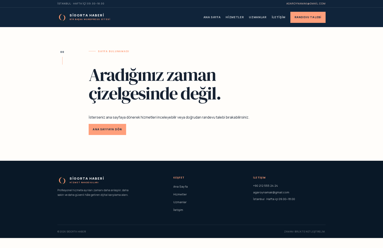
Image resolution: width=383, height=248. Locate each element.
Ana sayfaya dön (107, 129)
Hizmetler (235, 17)
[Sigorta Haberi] (62, 17)
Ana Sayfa (212, 17)
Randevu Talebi (308, 17)
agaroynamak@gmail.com (306, 3)
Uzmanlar (257, 17)
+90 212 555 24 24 (265, 186)
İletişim (278, 17)
